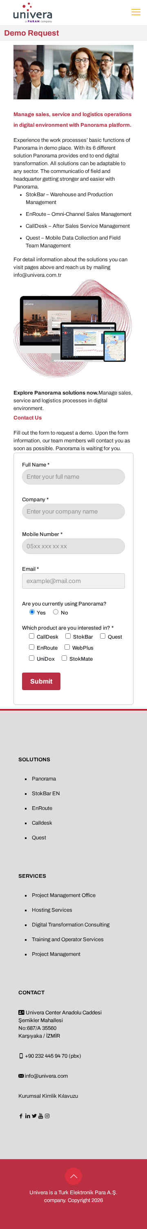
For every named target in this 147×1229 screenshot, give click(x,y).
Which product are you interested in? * (72, 643)
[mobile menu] (136, 12)
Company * (35, 499)
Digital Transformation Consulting (70, 925)
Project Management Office (64, 895)
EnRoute (42, 808)
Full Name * (35, 465)
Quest (39, 838)
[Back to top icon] (73, 1176)
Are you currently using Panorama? (64, 608)
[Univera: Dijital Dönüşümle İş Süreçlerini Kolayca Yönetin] (32, 12)
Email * (30, 569)
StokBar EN (46, 793)
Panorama (44, 779)
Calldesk (42, 823)
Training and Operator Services (68, 939)
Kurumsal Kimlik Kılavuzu (48, 1096)
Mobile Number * (42, 534)
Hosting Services (52, 910)
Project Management (56, 954)
